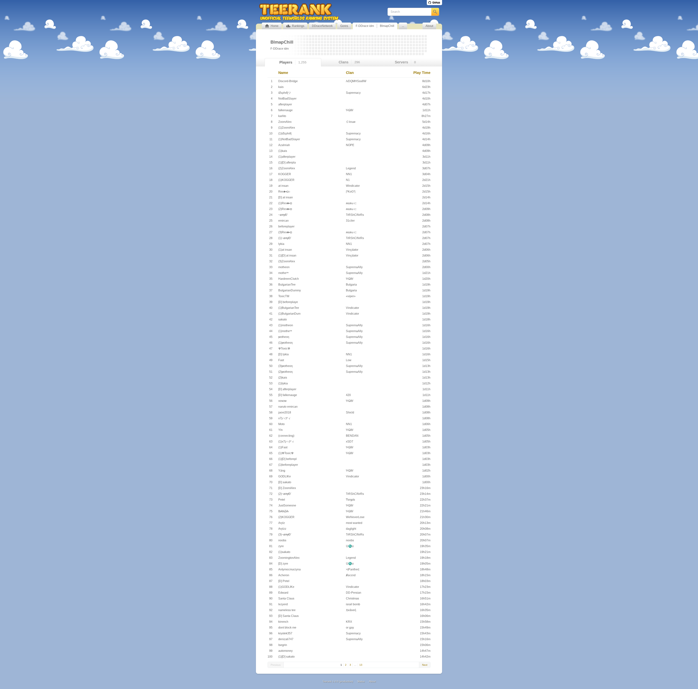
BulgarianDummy (289, 290)
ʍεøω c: (351, 203)
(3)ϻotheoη (285, 365)
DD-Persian (353, 592)
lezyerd (283, 604)
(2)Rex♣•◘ (285, 209)
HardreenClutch (288, 278)
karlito (282, 116)
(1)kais (282, 150)
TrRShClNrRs (355, 214)
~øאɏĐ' (283, 214)
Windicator (353, 185)
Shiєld (350, 412)
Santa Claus (286, 598)
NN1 (349, 174)
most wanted (354, 522)
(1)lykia (283, 383)
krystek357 (285, 633)
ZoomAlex (285, 121)
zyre (281, 546)
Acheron (283, 575)
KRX (349, 621)
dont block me (287, 627)
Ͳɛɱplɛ (350, 499)
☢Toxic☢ (284, 348)
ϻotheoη (283, 336)
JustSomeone (287, 505)
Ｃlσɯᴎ (350, 121)
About (372, 681)
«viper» (351, 296)
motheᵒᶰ (283, 272)
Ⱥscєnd (351, 575)
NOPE (350, 145)
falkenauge (285, 110)
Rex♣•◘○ (284, 191)
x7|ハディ (284, 418)
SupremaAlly (354, 267)
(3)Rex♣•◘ (285, 232)
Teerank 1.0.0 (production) (337, 681)
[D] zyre (283, 563)
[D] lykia (283, 354)
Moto (281, 424)
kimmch (283, 621)
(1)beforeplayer (288, 464)
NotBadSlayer (287, 98)
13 (360, 664)
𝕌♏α (350, 546)
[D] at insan (285, 197)
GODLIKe (284, 476)
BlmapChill (387, 25)
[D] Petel (283, 581)
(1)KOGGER (286, 179)
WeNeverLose (355, 517)
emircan (283, 220)
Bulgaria (351, 284)
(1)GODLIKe (286, 586)
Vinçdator (352, 249)
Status (361, 681)
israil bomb (353, 604)
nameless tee (287, 610)
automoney (285, 650)
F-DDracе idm (365, 25)
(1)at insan (285, 249)
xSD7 (349, 441)
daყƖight (351, 528)
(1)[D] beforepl (287, 458)
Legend (351, 168)
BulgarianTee (287, 284)
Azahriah (284, 145)
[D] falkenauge (287, 395)
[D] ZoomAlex (287, 488)
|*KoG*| (350, 191)
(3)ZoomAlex (286, 261)
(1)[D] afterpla (287, 162)
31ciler (350, 220)
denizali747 (285, 639)
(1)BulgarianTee (288, 307)
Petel (281, 499)
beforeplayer (286, 226)
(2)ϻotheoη (285, 371)
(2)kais (282, 377)
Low (348, 360)
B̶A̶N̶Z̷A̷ (283, 511)
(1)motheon (285, 325)
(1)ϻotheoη (285, 342)
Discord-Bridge (288, 81)
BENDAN (352, 435)
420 (348, 395)
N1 (348, 179)
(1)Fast (282, 447)
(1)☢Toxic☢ (286, 453)
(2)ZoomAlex (286, 168)
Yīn (280, 429)
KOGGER (284, 174)
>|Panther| (352, 569)
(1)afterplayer (286, 156)
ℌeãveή (351, 610)
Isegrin (282, 644)
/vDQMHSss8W (356, 81)
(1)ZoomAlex (286, 127)
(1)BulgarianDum (289, 313)
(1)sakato (284, 551)
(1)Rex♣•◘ (285, 203)
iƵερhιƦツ (284, 92)
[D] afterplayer (287, 389)
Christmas (352, 598)
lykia (281, 243)
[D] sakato (284, 482)
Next (424, 664)
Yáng (281, 470)
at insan (283, 185)
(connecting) (286, 435)
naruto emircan (288, 406)
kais (281, 86)
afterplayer (285, 104)
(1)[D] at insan (287, 255)
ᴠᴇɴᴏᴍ (282, 400)
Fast (281, 360)
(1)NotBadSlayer (289, 139)
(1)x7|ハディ (286, 441)
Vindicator (352, 307)
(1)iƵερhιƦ (285, 133)
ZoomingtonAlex (289, 557)
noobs (282, 540)
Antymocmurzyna (289, 569)
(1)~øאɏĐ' (284, 238)
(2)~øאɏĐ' (284, 493)
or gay (350, 627)
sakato (282, 319)
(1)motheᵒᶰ (285, 331)
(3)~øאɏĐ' (284, 534)
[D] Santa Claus (288, 615)
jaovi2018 (284, 412)
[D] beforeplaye (288, 302)
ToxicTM (283, 296)
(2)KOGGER (286, 517)
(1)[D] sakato (286, 656)
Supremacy (353, 92)
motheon (284, 267)
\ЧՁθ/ (349, 110)
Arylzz (282, 528)
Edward (283, 592)
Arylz (281, 522)
